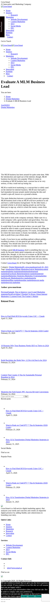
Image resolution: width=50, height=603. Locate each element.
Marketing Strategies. (17, 276)
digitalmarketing (27, 271)
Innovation (10, 533)
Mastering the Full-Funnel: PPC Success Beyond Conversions (25, 392)
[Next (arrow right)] (4, 601)
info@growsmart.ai (14, 568)
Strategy (9, 527)
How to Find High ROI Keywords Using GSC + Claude (23, 316)
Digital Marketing (8, 107)
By (30, 267)
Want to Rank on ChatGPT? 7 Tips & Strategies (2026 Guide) (25, 331)
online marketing (28, 280)
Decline (31, 596)
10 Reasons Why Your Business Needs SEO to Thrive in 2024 (25, 346)
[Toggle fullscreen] (7, 599)
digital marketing (15, 271)
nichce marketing (25, 278)
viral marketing (14, 282)
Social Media (11, 552)
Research (9, 531)
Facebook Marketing (17, 274)
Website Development (14, 545)
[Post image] (7, 314)
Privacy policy (41, 596)
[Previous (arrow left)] (2, 601)
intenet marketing (31, 274)
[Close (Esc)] (2, 599)
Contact (9, 536)
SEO (8, 550)
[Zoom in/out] (9, 599)
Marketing (10, 529)
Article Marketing (35, 269)
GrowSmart (12, 263)
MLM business (18, 250)
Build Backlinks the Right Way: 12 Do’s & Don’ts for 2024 (24, 360)
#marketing (10, 269)
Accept (24, 596)
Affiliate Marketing (21, 269)
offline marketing (15, 280)
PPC (7, 554)
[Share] (4, 599)
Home (8, 524)
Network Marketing (11, 278)
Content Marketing (13, 547)
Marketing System (32, 276)
